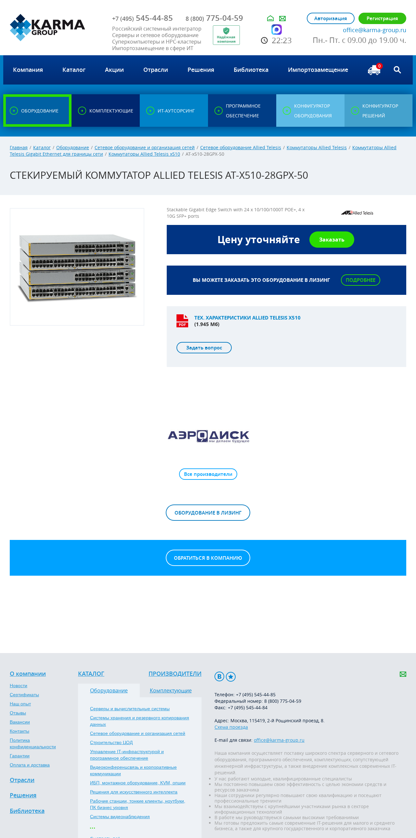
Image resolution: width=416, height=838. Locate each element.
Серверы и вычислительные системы (130, 708)
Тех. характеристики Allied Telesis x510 (247, 317)
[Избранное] (231, 677)
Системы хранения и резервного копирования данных (139, 721)
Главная (19, 147)
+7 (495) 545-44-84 (247, 707)
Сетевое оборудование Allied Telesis (240, 147)
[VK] (219, 677)
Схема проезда (231, 727)
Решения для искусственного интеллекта (133, 791)
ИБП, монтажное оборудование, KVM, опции (138, 782)
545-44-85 (142, 18)
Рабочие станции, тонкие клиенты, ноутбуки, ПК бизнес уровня (137, 804)
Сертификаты (24, 694)
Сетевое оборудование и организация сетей (145, 147)
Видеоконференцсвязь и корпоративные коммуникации (133, 770)
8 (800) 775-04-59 (282, 701)
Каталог (42, 147)
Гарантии (20, 755)
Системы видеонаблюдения (120, 816)
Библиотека (27, 811)
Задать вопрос (204, 347)
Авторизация (330, 18)
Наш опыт (20, 703)
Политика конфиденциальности (33, 743)
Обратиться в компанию (208, 558)
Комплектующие (171, 690)
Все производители (208, 474)
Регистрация (382, 18)
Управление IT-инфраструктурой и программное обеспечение (127, 755)
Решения (23, 795)
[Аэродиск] (208, 436)
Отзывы (18, 712)
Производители (175, 673)
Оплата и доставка (30, 764)
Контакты (19, 731)
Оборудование (72, 147)
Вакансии (20, 722)
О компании (28, 673)
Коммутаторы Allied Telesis (317, 147)
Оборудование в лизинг (208, 512)
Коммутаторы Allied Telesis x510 (144, 154)
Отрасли (22, 780)
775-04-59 (214, 18)
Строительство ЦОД (111, 742)
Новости (18, 685)
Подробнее (360, 280)
